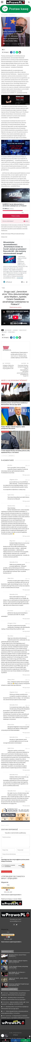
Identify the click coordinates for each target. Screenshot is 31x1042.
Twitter (24, 354)
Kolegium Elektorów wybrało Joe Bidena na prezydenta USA (8, 367)
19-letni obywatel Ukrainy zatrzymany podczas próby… (18, 967)
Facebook (15, 356)
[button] (5, 1035)
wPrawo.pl (15, 1034)
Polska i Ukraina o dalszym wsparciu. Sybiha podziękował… (18, 961)
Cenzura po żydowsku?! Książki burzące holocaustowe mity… (19, 984)
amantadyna (15, 330)
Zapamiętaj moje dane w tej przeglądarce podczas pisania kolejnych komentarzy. (15, 860)
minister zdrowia (11, 332)
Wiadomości (6, 28)
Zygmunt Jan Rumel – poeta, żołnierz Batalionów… (18, 978)
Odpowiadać (27, 475)
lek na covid (4, 332)
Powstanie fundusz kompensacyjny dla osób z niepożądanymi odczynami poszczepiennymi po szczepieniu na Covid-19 (22, 371)
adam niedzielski (8, 330)
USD (8, 892)
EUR (5, 892)
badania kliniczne (22, 330)
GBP (11, 892)
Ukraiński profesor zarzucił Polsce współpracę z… (17, 955)
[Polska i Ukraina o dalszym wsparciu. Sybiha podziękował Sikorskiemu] (15, 416)
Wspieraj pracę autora (15, 307)
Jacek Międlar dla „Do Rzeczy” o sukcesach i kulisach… (17, 973)
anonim (5, 997)
